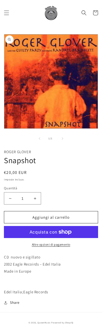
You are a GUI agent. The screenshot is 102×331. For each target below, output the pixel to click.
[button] (6, 13)
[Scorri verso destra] (62, 138)
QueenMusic (44, 322)
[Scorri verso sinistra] (39, 138)
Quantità (10, 188)
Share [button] (15, 302)
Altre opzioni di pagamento (51, 244)
